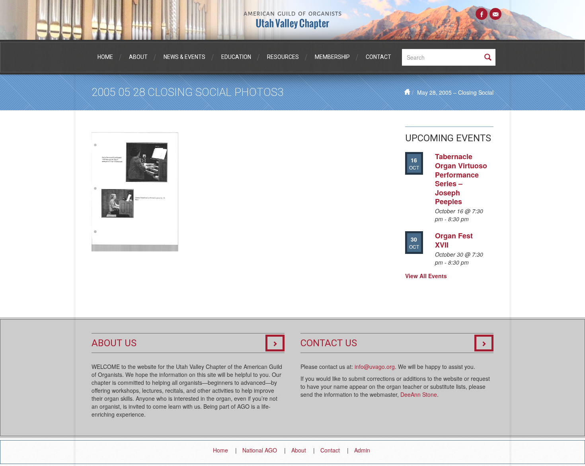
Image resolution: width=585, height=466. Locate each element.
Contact (378, 57)
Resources (283, 57)
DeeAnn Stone (418, 394)
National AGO (259, 450)
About (138, 57)
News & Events (184, 57)
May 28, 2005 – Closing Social (455, 92)
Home (105, 57)
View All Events (426, 276)
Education (236, 57)
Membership (332, 57)
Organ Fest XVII (454, 240)
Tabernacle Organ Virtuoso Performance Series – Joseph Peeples (461, 179)
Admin (362, 450)
